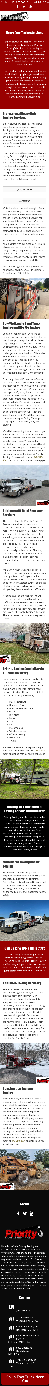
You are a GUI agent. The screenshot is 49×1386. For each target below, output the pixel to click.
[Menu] (39, 16)
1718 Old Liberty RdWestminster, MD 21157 (22, 1363)
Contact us (40, 750)
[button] (24, 189)
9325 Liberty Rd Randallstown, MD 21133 (20, 1351)
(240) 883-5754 (40, 2)
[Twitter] (24, 6)
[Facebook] (17, 6)
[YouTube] (30, 6)
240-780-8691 (37, 970)
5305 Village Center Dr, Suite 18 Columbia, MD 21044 (24, 1339)
